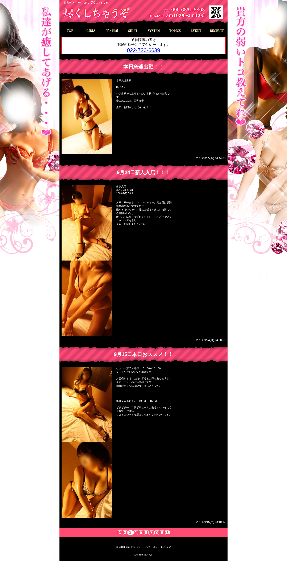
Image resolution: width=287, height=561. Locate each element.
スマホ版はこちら (143, 554)
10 (167, 532)
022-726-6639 (143, 50)
